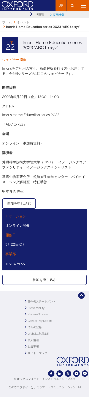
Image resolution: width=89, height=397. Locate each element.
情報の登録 (35, 327)
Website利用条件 (39, 333)
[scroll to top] (81, 295)
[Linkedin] (59, 373)
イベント (23, 22)
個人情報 (33, 340)
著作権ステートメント (42, 301)
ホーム (7, 22)
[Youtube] (76, 373)
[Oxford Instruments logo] (16, 5)
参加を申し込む (19, 203)
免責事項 (33, 346)
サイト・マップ (37, 353)
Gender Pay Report (40, 320)
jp (61, 5)
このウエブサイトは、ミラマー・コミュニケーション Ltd (44, 387)
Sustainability (36, 308)
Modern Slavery (38, 314)
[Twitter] (68, 373)
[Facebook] (51, 373)
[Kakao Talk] (85, 373)
